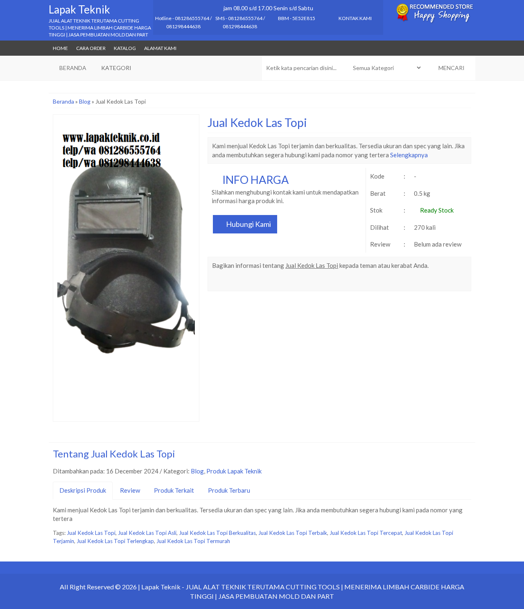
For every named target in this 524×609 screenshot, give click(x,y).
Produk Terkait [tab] (174, 490)
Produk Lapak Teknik (234, 471)
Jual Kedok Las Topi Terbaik (292, 533)
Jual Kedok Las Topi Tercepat (366, 533)
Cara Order (91, 48)
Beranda (63, 101)
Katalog (125, 48)
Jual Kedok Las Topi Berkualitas (217, 533)
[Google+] (248, 282)
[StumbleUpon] (322, 282)
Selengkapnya (409, 154)
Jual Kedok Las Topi (257, 122)
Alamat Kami (160, 48)
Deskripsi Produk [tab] (82, 490)
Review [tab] (130, 490)
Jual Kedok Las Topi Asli (147, 533)
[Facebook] (219, 282)
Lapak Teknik (79, 9)
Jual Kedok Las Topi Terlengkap (115, 541)
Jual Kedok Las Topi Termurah (193, 541)
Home (60, 48)
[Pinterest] (307, 282)
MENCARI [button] (451, 67)
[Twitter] (233, 282)
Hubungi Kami (248, 224)
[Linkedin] (292, 282)
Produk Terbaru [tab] (229, 490)
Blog (84, 101)
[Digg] (263, 282)
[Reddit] (278, 282)
